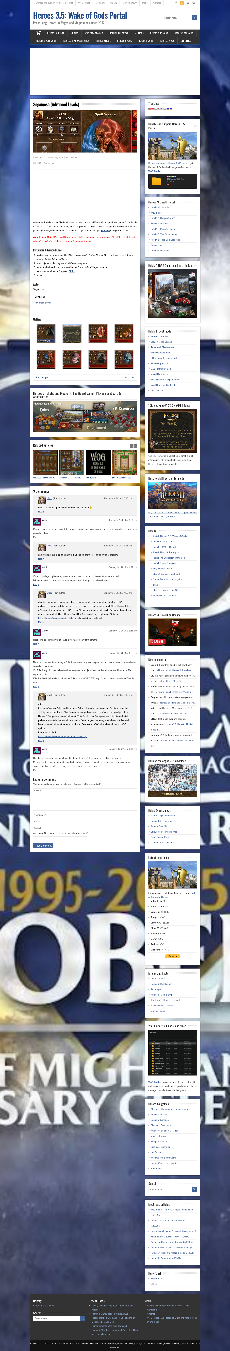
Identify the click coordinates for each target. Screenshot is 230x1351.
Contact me (156, 245)
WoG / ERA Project (94, 33)
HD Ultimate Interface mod (164, 358)
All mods (139, 33)
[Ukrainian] (171, 108)
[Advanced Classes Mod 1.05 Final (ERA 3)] (72, 463)
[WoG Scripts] (99, 463)
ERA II (72, 271)
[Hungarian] (155, 108)
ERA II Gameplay (45, 163)
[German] (152, 108)
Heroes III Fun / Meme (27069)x (166, 1258)
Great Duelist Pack (160, 837)
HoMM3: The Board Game (163, 1157)
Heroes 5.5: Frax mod (161, 821)
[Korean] (161, 108)
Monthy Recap (158, 1011)
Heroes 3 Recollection (161, 984)
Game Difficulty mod (161, 369)
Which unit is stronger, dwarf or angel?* (69, 833)
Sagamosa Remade (82, 241)
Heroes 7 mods (167, 40)
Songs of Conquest (160, 1120)
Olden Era (186, 40)
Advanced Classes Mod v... (44, 477)
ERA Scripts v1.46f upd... (122, 477)
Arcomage (156, 989)
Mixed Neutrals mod (160, 374)
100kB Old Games (45, 1305)
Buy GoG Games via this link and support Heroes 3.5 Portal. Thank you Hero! (172, 514)
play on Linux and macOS (165, 590)
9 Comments (71, 157)
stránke (106, 230)
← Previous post (41, 377)
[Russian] (168, 108)
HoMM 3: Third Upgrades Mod (165, 240)
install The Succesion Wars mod (169, 558)
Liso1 (42, 157)
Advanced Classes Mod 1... (70, 477)
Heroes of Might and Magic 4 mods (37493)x (172, 1253)
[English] (149, 108)
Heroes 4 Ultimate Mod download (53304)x (171, 1247)
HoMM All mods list (160, 207)
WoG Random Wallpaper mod (165, 379)
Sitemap (151, 1314)
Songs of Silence (159, 1141)
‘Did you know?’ (156, 456)
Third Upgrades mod (160, 352)
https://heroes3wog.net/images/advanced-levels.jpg (63, 736)
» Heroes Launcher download (174, 713)
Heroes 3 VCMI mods (46, 40)
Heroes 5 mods (145, 40)
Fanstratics (156, 1168)
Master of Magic (159, 1136)
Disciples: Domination (161, 1125)
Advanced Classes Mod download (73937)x (172, 1242)
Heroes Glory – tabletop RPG (165, 1163)
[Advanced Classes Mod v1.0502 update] (46, 463)
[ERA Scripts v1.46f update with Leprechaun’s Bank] (125, 463)
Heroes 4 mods (124, 40)
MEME (113, 3)
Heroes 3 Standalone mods (76, 40)
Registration (156, 1278)
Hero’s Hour (156, 1152)
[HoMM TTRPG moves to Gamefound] (172, 317)
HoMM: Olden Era (159, 223)
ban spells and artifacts (164, 595)
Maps (145, 3)
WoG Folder (84, 3)
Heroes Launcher (55, 33)
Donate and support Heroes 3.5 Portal (54, 3)
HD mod (74, 33)
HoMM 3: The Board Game (164, 234)
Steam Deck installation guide (167, 579)
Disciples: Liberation (160, 1147)
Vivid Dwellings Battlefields (164, 385)
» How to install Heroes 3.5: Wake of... (175, 670)
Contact (157, 3)
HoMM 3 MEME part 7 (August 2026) (110, 1314)
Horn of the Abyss (118, 33)
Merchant (100, 3)
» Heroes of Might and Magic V (166, 681)
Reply (41, 511)
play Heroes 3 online (163, 568)
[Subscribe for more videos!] (172, 645)
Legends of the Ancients (162, 842)
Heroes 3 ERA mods (184, 33)
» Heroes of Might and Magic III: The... (177, 702)
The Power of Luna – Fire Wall (165, 1000)
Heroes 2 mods (103, 40)
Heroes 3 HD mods (159, 33)
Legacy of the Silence (161, 342)
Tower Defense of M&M (162, 1005)
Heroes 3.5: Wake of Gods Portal (80, 15)
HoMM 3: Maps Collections (164, 229)
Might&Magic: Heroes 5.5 (163, 815)
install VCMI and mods (164, 541)
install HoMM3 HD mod (164, 547)
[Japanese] (158, 108)
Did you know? (129, 3)
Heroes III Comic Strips (162, 995)
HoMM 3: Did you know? (163, 218)
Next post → (131, 377)
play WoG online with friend (166, 574)
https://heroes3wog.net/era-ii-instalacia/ (57, 618)
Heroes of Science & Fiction (164, 1130)
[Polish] (164, 108)
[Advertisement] (115, 71)
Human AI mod (158, 390)
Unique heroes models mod (164, 832)
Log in (154, 1284)
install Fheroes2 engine (164, 563)
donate (156, 585)
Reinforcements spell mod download (109, 1326)
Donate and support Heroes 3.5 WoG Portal (168, 1305)
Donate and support (160, 250)
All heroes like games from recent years (170, 1109)
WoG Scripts (91, 477)
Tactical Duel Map (159, 826)
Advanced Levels (43, 302)
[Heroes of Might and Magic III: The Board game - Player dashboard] (85, 431)
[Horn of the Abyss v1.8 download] (172, 796)
